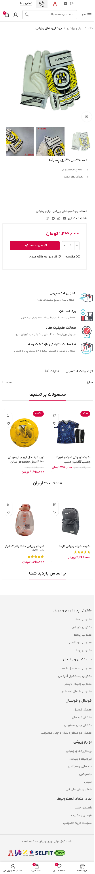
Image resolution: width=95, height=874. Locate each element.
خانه (90, 28)
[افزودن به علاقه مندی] (55, 423)
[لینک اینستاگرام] (72, 4)
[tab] (79, 371)
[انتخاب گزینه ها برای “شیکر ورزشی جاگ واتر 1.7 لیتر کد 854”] (8, 504)
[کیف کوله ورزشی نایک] (71, 520)
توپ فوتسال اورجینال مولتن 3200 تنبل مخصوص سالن (26, 459)
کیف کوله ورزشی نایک (75, 546)
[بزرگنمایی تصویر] (87, 117)
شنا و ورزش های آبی (79, 789)
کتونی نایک (83, 619)
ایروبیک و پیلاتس (80, 758)
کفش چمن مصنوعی (78, 725)
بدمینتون (85, 774)
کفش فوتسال (82, 717)
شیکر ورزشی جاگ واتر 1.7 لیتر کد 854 (24, 548)
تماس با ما (26, 4)
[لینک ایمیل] (64, 219)
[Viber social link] (47, 219)
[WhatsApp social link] (58, 219)
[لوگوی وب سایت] (55, 4)
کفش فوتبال (83, 709)
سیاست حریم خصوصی (77, 823)
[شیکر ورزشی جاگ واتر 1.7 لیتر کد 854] (24, 520)
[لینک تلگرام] (65, 4)
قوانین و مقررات (81, 815)
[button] (8, 415)
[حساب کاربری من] (15, 14)
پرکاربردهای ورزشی (49, 28)
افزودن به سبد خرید (35, 245)
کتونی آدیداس (82, 627)
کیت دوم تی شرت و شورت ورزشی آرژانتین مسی (73, 459)
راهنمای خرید (83, 807)
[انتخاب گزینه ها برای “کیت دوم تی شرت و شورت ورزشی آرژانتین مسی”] (55, 415)
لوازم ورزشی (74, 28)
